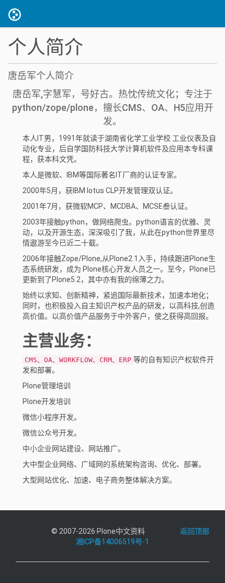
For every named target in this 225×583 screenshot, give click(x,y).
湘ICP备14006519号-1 (112, 541)
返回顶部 (194, 531)
